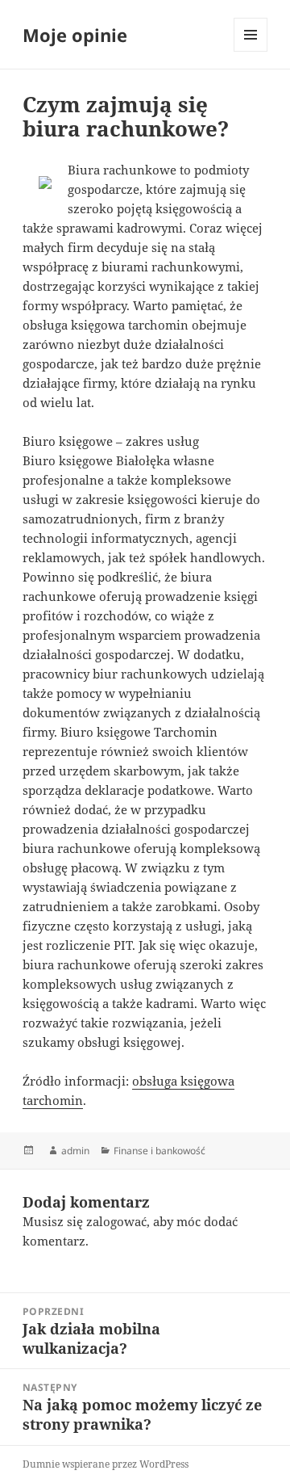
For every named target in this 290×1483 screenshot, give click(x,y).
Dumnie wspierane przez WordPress (105, 1464)
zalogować (116, 1221)
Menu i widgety (250, 51)
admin (75, 1150)
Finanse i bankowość (159, 1150)
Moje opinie (75, 35)
